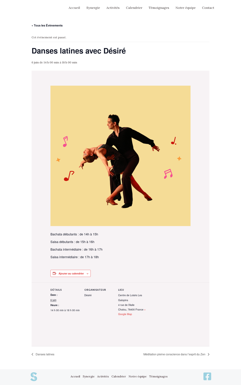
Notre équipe (138, 376)
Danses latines (44, 354)
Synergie (89, 376)
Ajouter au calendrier (71, 273)
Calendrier (119, 376)
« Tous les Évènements (47, 25)
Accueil (75, 376)
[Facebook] (223, 8)
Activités (103, 376)
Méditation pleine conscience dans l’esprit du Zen (174, 354)
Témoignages (158, 376)
